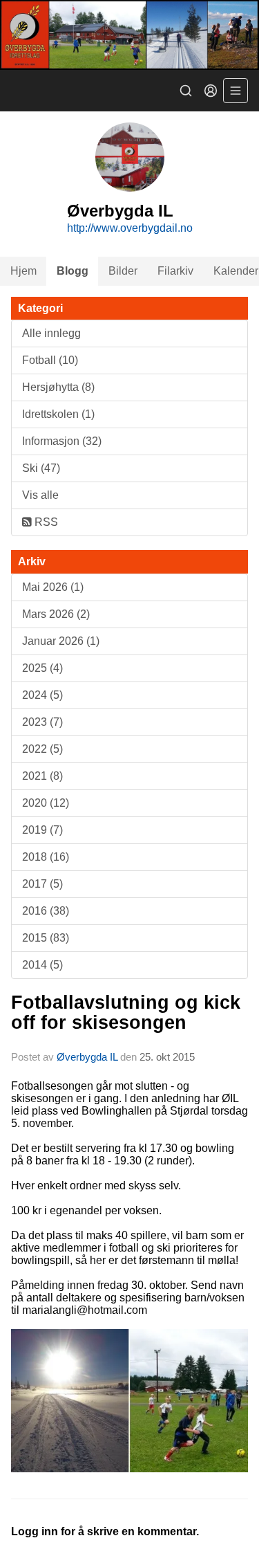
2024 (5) (42, 695)
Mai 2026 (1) (53, 587)
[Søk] (185, 90)
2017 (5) (42, 884)
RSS (45, 522)
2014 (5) (42, 965)
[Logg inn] (210, 90)
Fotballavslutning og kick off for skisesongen (125, 1012)
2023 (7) (42, 722)
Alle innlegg (51, 333)
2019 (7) (42, 830)
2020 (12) (45, 803)
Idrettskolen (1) (58, 414)
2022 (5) (42, 749)
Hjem (23, 271)
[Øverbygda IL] (129, 35)
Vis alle (40, 495)
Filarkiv (175, 271)
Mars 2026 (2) (56, 614)
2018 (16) (45, 857)
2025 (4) (42, 668)
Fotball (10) (50, 360)
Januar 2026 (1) (60, 641)
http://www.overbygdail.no (130, 228)
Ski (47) (41, 468)
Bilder (122, 271)
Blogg (72, 271)
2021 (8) (42, 776)
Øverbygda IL (87, 1057)
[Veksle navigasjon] (235, 90)
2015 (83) (45, 938)
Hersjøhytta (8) (58, 387)
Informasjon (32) (62, 441)
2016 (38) (45, 911)
